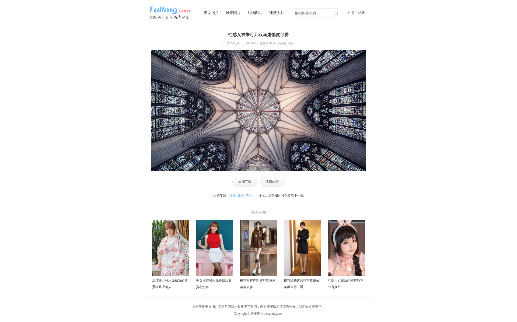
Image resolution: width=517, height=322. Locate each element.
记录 (361, 13)
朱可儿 (250, 195)
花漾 (240, 195)
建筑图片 (276, 13)
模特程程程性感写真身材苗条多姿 (257, 284)
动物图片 (255, 13)
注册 (351, 13)
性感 (232, 195)
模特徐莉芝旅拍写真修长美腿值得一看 (301, 284)
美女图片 (211, 13)
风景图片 (233, 13)
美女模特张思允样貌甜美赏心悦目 (214, 284)
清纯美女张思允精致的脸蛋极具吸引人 (170, 284)
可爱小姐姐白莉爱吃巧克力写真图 (345, 284)
